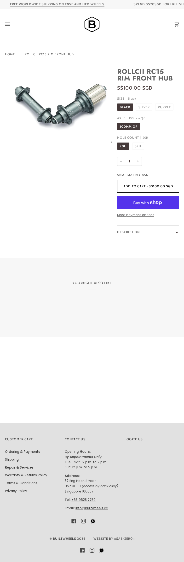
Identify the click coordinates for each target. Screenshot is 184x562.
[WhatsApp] (93, 522)
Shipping (12, 459)
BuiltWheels (64, 538)
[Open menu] (12, 24)
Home (10, 54)
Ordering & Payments (22, 451)
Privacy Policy (16, 491)
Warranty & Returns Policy (26, 475)
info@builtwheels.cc (91, 508)
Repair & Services (19, 467)
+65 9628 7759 (83, 500)
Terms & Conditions (21, 483)
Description (128, 232)
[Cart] (172, 24)
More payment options (135, 215)
